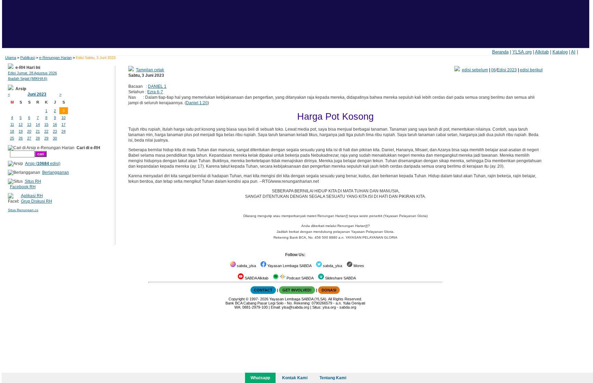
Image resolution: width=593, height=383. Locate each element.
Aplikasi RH (32, 195)
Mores (358, 266)
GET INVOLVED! (297, 290)
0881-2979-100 (255, 307)
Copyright (237, 299)
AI (573, 52)
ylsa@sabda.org (295, 307)
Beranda (500, 52)
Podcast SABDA (300, 278)
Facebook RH (23, 186)
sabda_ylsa (246, 266)
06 (493, 70)
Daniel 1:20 (197, 102)
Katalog (560, 52)
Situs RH (33, 181)
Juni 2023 (36, 94)
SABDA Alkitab (256, 278)
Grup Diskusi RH (36, 201)
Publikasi (27, 58)
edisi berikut (531, 70)
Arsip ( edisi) (42, 163)
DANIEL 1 (157, 86)
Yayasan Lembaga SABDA (289, 266)
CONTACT (263, 290)
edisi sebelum (475, 70)
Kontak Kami (294, 377)
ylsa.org (329, 307)
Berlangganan (55, 172)
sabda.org (347, 307)
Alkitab (542, 52)
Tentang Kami (332, 377)
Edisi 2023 (507, 70)
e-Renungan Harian (55, 58)
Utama (10, 58)
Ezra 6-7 (155, 91)
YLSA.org (522, 52)
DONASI (329, 290)
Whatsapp (260, 377)
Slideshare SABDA (340, 278)
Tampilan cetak (150, 70)
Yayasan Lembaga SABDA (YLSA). (298, 299)
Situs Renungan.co (23, 210)
